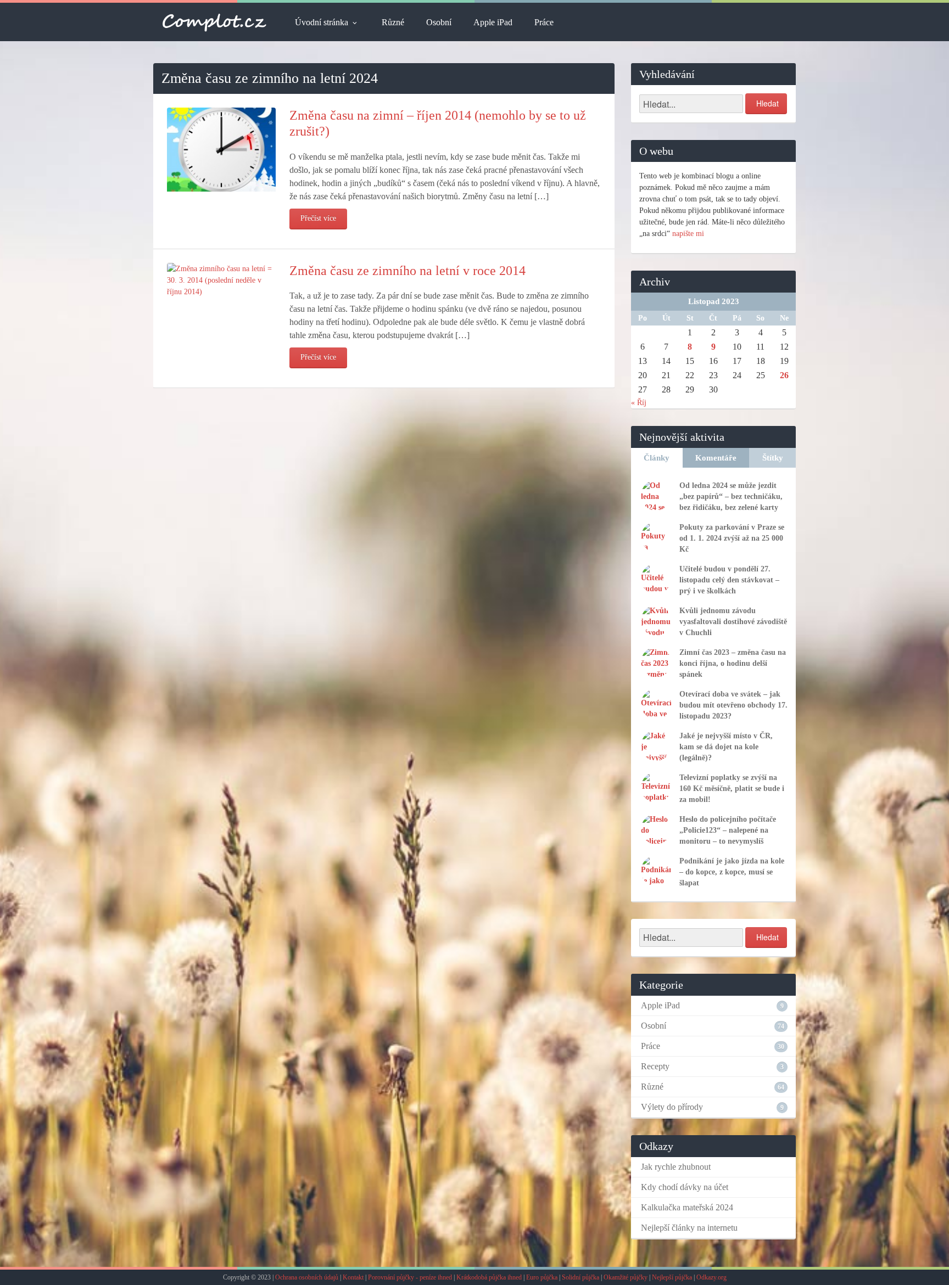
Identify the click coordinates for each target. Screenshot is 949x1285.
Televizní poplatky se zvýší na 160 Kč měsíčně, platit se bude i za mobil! (731, 788)
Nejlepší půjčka (672, 1277)
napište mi (688, 233)
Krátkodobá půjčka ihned (489, 1277)
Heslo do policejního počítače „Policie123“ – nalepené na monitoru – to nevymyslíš (727, 830)
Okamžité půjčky (625, 1277)
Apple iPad (492, 22)
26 (784, 375)
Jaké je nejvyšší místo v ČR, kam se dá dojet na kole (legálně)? (726, 747)
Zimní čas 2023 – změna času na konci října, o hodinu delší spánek (732, 663)
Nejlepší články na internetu (689, 1227)
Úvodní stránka (321, 22)
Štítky (772, 457)
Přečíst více (318, 218)
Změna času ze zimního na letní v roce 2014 (407, 270)
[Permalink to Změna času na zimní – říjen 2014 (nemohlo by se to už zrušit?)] (221, 149)
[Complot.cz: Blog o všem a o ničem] (214, 22)
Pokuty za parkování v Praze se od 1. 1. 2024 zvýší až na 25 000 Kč (731, 538)
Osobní (438, 22)
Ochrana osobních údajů (306, 1277)
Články (656, 457)
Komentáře (715, 457)
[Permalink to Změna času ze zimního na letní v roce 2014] (221, 279)
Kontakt (353, 1277)
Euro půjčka (541, 1277)
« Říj (638, 403)
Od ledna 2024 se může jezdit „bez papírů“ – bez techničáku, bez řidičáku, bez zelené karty (731, 496)
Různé (393, 22)
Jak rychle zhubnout (676, 1166)
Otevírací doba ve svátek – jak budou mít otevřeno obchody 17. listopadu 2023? (733, 705)
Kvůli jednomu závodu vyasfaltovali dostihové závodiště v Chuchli (733, 622)
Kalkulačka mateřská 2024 (687, 1207)
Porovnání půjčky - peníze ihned (410, 1277)
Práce (544, 22)
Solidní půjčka (580, 1277)
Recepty (655, 1066)
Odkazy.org (711, 1277)
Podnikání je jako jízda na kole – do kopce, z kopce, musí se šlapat (731, 872)
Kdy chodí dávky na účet (684, 1187)
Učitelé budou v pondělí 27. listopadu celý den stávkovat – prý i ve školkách (729, 580)
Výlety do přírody (672, 1107)
